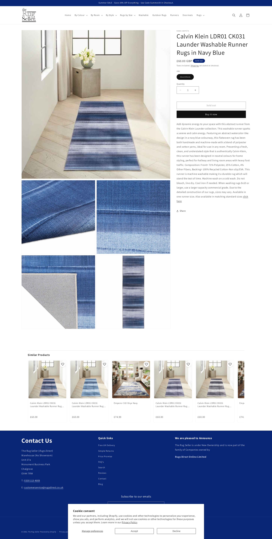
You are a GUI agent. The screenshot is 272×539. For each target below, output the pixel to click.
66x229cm (187, 77)
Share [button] (183, 210)
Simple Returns (106, 450)
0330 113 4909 (32, 480)
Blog (100, 484)
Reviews (102, 473)
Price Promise (105, 456)
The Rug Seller (34, 532)
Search (101, 467)
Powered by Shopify (48, 532)
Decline (176, 531)
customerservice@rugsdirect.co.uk (43, 487)
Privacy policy (65, 532)
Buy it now (211, 114)
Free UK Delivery (106, 445)
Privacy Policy (129, 522)
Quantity (180, 84)
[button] (81, 15)
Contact (102, 478)
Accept (134, 531)
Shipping (195, 65)
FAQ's (101, 461)
